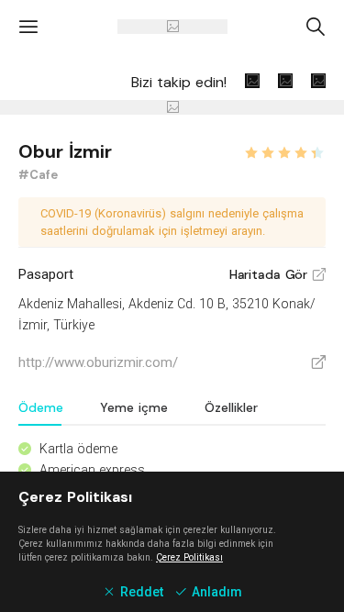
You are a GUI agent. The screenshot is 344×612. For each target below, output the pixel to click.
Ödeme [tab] (40, 407)
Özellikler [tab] (231, 407)
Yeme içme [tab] (134, 407)
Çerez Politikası (189, 557)
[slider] (284, 150)
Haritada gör (277, 274)
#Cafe (38, 175)
